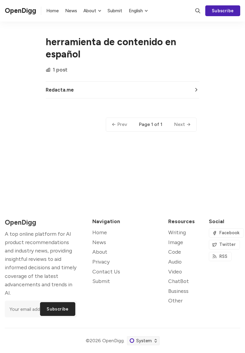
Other (175, 300)
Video (175, 271)
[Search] (197, 10)
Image (175, 242)
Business (178, 291)
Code (174, 252)
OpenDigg (113, 340)
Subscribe (223, 10)
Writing (177, 232)
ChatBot (178, 281)
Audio (175, 261)
